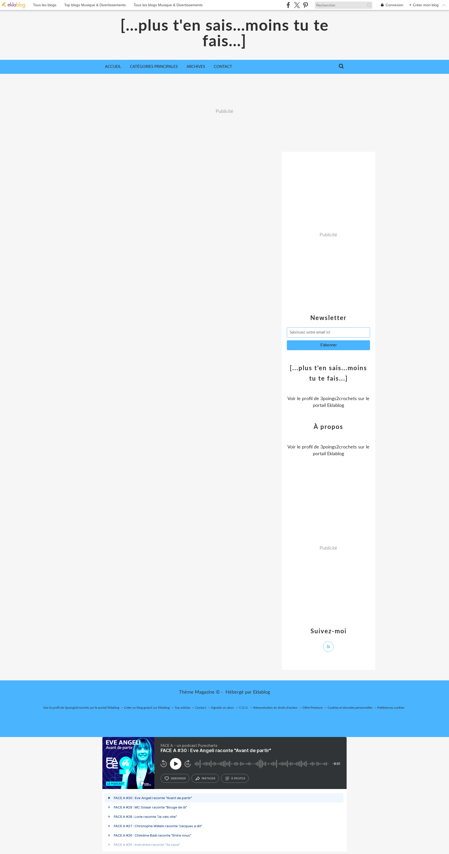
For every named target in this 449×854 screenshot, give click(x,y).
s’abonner (178, 778)
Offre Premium (312, 707)
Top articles (182, 707)
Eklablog (261, 692)
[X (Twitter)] (297, 5)
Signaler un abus (222, 707)
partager (208, 778)
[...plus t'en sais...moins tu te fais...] (224, 33)
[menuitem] (113, 67)
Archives (196, 67)
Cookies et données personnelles (350, 707)
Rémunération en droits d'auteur (275, 707)
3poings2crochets (338, 398)
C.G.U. (243, 707)
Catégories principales (154, 67)
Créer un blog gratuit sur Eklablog (147, 707)
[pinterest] (305, 5)
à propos (238, 778)
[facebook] (288, 5)
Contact (223, 67)
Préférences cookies (390, 707)
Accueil (113, 67)
